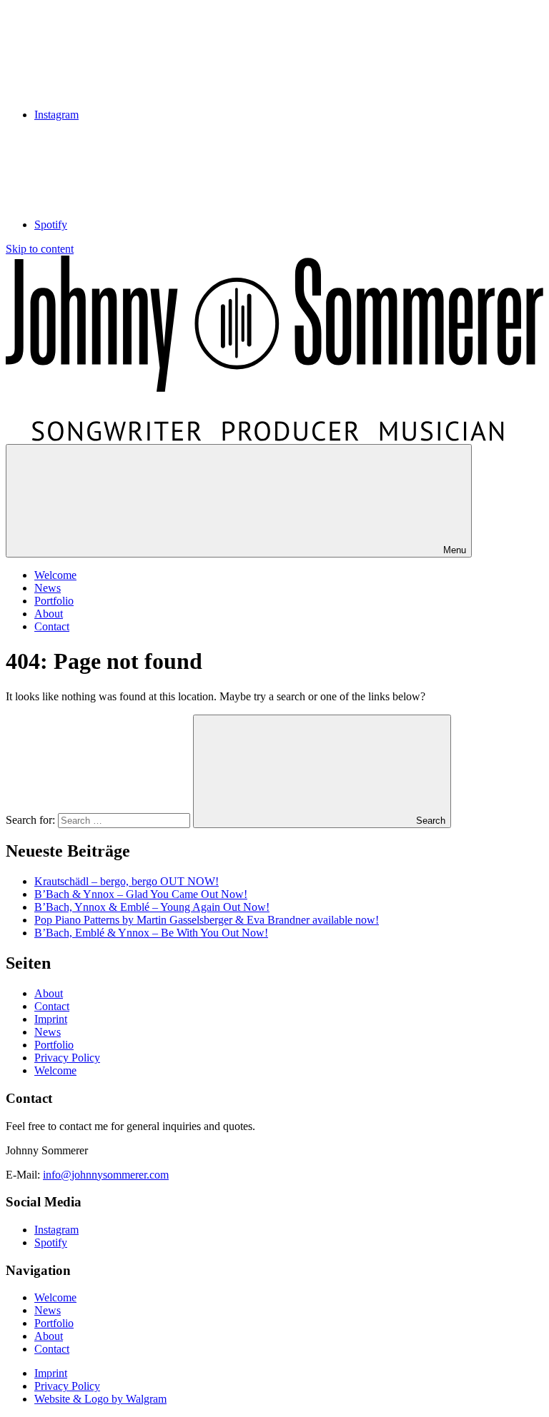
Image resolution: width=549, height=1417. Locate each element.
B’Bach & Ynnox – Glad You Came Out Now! (140, 894)
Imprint (50, 1019)
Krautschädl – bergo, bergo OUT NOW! (126, 881)
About (48, 613)
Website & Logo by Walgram (100, 1399)
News (47, 588)
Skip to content (40, 249)
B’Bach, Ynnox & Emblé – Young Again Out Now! (151, 907)
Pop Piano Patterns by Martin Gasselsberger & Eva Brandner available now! (206, 920)
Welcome (55, 575)
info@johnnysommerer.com (106, 1175)
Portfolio (54, 601)
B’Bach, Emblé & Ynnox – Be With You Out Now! (151, 933)
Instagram (56, 1230)
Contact (51, 626)
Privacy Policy (67, 1058)
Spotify (50, 1242)
